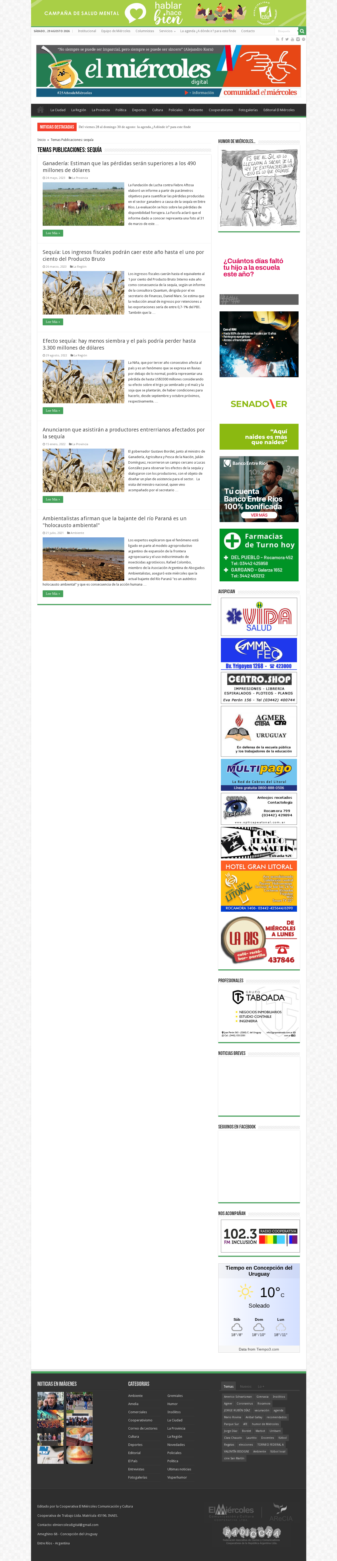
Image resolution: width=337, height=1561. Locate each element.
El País (132, 1461)
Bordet (246, 1431)
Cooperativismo (221, 110)
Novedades (176, 1445)
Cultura (157, 110)
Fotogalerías (248, 110)
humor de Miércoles (265, 1424)
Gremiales (175, 1396)
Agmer (228, 1403)
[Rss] (278, 39)
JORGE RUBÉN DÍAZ (237, 1410)
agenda (278, 1410)
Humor (172, 1404)
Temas (229, 1386)
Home (40, 109)
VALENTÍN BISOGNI (236, 1451)
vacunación (262, 1410)
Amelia (133, 1404)
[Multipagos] (259, 775)
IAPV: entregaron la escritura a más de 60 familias (114, 127)
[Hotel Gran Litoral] (259, 886)
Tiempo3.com (267, 1349)
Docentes (267, 1438)
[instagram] (298, 39)
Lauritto (251, 1438)
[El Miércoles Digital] (168, 69)
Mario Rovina (232, 1417)
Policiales (176, 110)
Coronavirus (245, 1403)
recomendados (277, 1417)
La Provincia (101, 110)
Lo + (261, 1386)
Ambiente (196, 110)
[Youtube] (292, 39)
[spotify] (303, 39)
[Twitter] (287, 39)
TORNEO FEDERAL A (270, 1444)
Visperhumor (177, 1477)
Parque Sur (231, 1424)
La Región (78, 110)
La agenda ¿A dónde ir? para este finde (208, 31)
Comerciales (137, 1412)
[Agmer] (259, 731)
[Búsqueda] (302, 31)
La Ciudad (58, 110)
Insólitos (174, 1412)
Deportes (139, 110)
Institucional (87, 31)
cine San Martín (234, 1458)
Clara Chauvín (233, 1438)
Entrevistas (136, 1469)
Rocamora (263, 1403)
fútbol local (277, 1451)
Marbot (260, 1431)
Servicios (165, 31)
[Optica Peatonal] (259, 809)
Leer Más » (53, 233)
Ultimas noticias (179, 1469)
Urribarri (275, 1431)
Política (121, 110)
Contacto (248, 31)
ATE (245, 1424)
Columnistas (145, 31)
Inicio (41, 140)
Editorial (134, 1453)
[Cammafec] (259, 654)
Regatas (229, 1444)
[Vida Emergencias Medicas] (259, 616)
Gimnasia (262, 1396)
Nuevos (245, 1386)
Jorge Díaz (230, 1431)
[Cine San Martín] (259, 843)
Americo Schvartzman (238, 1396)
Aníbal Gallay (254, 1417)
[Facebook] (282, 39)
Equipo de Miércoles (115, 31)
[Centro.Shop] (259, 688)
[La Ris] (259, 939)
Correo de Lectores (142, 1428)
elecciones (246, 1444)
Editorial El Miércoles (279, 110)
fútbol (283, 1438)
